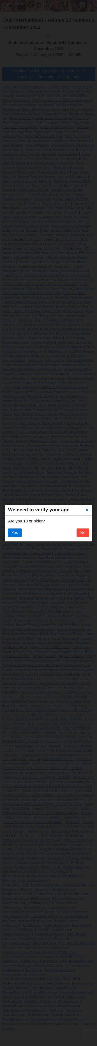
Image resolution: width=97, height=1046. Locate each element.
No (82, 532)
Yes (15, 532)
